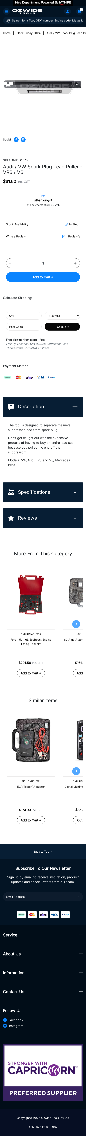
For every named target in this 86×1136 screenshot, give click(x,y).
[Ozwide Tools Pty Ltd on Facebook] (16, 139)
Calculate (63, 326)
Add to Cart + (43, 277)
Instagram (15, 1026)
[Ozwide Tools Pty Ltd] (27, 11)
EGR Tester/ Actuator (31, 786)
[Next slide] (76, 624)
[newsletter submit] (77, 896)
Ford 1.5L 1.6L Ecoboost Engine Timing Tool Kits (31, 641)
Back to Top (41, 851)
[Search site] (78, 21)
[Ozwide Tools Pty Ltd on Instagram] (23, 139)
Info (43, 195)
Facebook (15, 1020)
